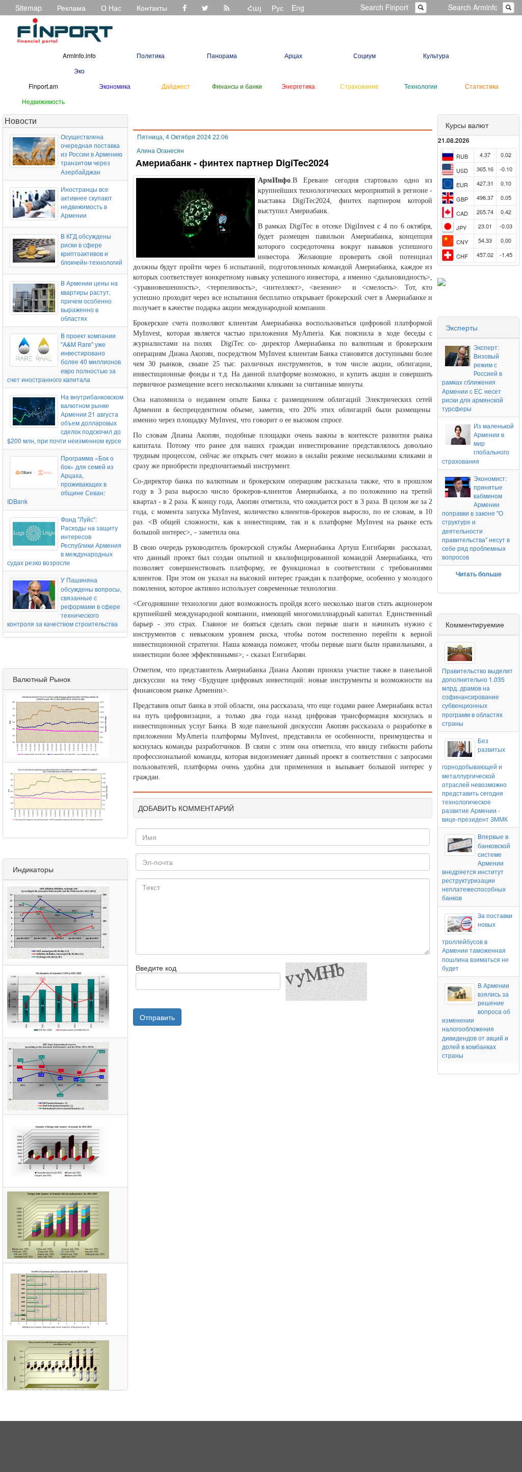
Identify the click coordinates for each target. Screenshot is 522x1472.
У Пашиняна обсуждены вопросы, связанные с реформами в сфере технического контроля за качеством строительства (64, 601)
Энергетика (298, 86)
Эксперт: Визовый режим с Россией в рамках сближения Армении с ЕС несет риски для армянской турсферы (472, 378)
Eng (298, 8)
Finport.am (43, 86)
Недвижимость (43, 101)
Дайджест (176, 86)
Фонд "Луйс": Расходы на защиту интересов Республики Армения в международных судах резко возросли (64, 541)
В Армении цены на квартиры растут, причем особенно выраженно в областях (89, 300)
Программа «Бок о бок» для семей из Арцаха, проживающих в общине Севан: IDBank (60, 479)
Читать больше (479, 573)
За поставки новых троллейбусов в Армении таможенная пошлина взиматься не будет (477, 941)
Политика (151, 55)
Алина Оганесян (160, 151)
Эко (79, 70)
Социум (364, 55)
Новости (21, 120)
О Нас (111, 8)
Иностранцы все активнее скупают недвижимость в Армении (86, 202)
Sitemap (28, 8)
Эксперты (462, 327)
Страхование (359, 86)
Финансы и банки (237, 86)
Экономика (114, 86)
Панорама (222, 55)
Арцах (293, 55)
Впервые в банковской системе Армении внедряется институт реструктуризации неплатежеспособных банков (476, 867)
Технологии (420, 86)
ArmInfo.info (79, 55)
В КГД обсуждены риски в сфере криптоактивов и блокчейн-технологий (91, 249)
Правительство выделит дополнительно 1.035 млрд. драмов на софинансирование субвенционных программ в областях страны (477, 696)
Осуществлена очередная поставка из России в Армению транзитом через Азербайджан (91, 154)
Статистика (482, 86)
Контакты (152, 8)
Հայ (254, 8)
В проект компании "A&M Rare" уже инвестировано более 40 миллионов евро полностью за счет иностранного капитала (64, 357)
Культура (436, 55)
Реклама (71, 8)
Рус (277, 8)
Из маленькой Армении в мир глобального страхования (478, 443)
